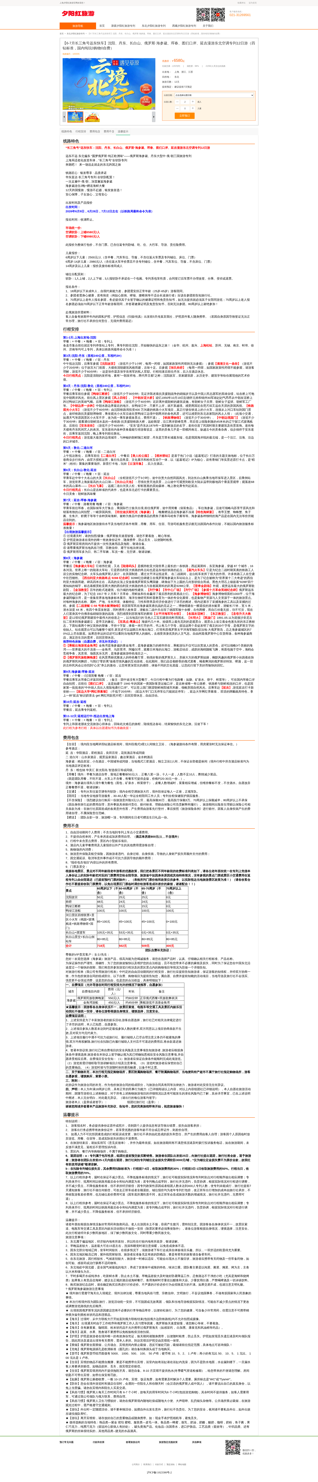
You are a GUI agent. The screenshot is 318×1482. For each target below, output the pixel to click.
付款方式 (159, 1464)
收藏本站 (241, 3)
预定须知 (171, 1464)
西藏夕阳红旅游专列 (184, 25)
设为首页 (253, 3)
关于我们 (208, 25)
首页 (102, 25)
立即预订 (184, 115)
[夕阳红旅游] (84, 13)
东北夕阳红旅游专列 (154, 25)
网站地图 (182, 1464)
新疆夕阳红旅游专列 (123, 25)
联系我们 (147, 1464)
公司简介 (136, 1464)
